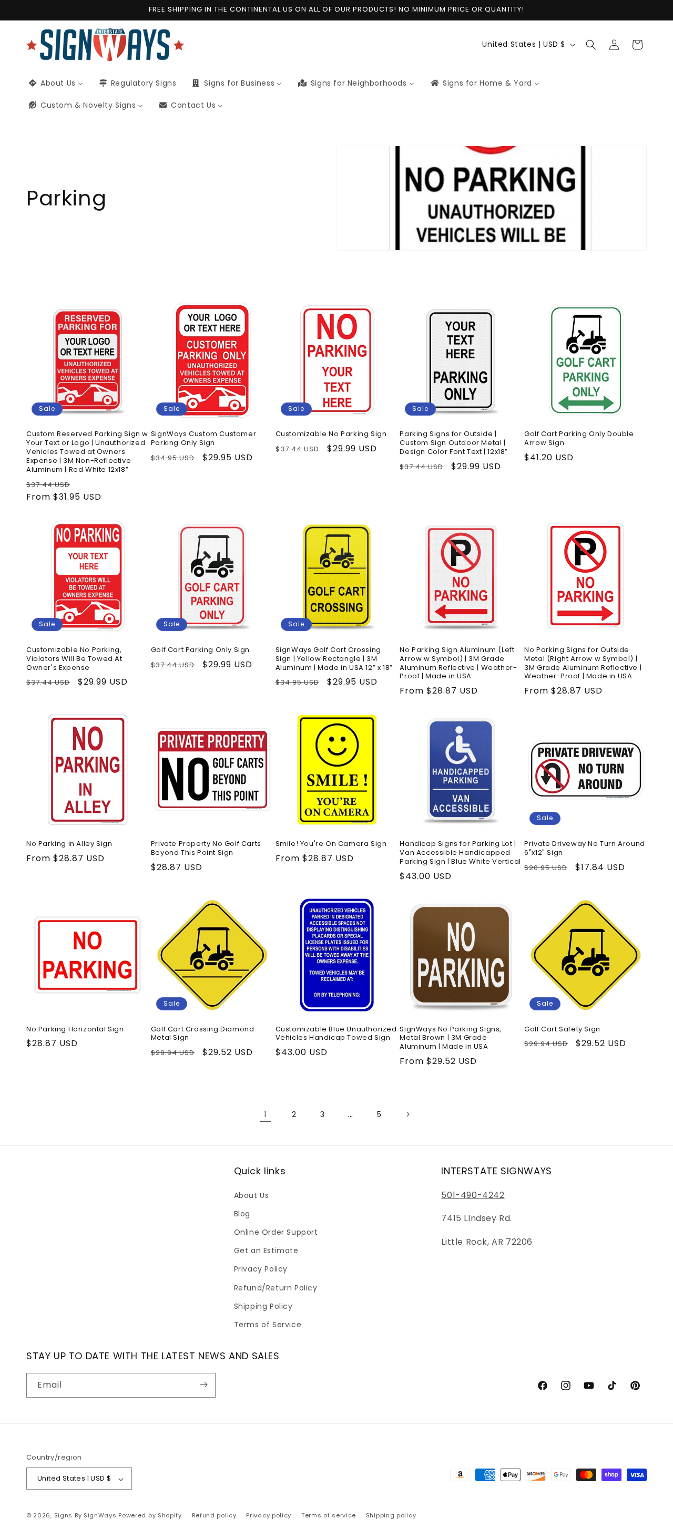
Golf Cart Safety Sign (562, 1029)
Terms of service (328, 1515)
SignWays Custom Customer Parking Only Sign (203, 439)
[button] (591, 44)
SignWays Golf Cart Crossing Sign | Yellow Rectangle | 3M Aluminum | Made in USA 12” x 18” (334, 659)
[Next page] (407, 1114)
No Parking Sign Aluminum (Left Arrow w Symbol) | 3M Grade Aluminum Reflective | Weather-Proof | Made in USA (458, 663)
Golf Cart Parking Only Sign (200, 650)
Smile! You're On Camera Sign (331, 844)
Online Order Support (276, 1232)
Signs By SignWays (85, 1516)
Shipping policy (391, 1515)
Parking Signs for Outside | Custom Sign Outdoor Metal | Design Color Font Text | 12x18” (454, 443)
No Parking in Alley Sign (69, 844)
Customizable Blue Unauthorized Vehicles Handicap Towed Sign (336, 1034)
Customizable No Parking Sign (331, 434)
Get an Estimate (266, 1250)
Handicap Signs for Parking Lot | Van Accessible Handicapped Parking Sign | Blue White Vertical (460, 853)
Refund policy (214, 1515)
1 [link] (265, 1114)
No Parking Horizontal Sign (75, 1029)
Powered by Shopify (150, 1516)
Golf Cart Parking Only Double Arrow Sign (579, 439)
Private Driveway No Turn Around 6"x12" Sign (584, 848)
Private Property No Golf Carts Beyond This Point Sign (206, 848)
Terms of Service (268, 1324)
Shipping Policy (263, 1305)
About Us (251, 1195)
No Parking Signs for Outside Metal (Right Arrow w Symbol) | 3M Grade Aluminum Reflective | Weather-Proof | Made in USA (582, 663)
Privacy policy (268, 1515)
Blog (242, 1213)
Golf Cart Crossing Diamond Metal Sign (202, 1034)
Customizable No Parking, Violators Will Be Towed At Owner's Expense (74, 659)
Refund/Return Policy (276, 1287)
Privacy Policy (261, 1269)
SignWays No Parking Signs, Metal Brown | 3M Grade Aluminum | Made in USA (451, 1038)
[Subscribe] (203, 1384)
